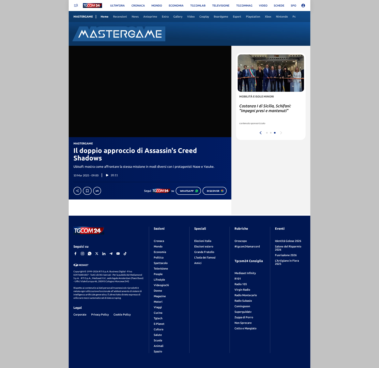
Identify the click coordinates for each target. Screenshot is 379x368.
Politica (158, 257)
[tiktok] (125, 254)
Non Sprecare (243, 322)
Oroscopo (241, 241)
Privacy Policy (100, 314)
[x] (97, 254)
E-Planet (159, 323)
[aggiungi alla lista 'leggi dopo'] (87, 191)
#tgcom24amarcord (247, 246)
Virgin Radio (242, 289)
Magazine (160, 296)
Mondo (158, 246)
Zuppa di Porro (244, 317)
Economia (160, 252)
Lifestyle (159, 279)
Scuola (158, 340)
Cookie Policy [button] (122, 314)
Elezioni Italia (202, 241)
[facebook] (75, 254)
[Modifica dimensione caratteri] (97, 191)
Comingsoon (242, 306)
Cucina (158, 312)
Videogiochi (161, 285)
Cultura (158, 329)
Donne (158, 290)
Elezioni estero (203, 246)
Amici (198, 263)
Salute (158, 334)
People (158, 274)
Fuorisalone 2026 (286, 255)
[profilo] (303, 5)
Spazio (158, 351)
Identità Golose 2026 (288, 241)
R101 (238, 278)
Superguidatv (243, 311)
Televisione (161, 268)
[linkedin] (104, 254)
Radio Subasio (243, 300)
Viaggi (158, 307)
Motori (158, 301)
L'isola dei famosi (205, 257)
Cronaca (159, 241)
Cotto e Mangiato (245, 328)
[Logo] (92, 5)
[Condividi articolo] (77, 191)
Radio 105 (241, 284)
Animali (158, 345)
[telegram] (111, 254)
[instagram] (82, 254)
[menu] (76, 5)
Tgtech (158, 318)
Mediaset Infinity (245, 273)
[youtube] (118, 254)
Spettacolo (161, 263)
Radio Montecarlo (246, 295)
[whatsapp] (90, 254)
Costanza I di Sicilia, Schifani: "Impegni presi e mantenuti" (265, 108)
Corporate (79, 314)
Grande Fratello (204, 252)
